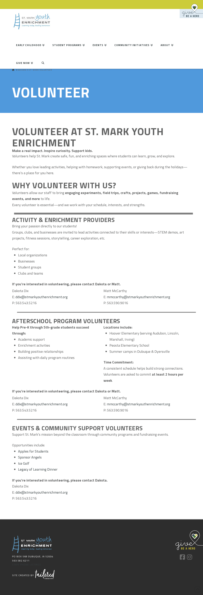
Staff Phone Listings (26, 564)
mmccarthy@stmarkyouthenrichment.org (138, 297)
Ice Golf (23, 463)
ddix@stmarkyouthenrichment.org (41, 297)
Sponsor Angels (30, 457)
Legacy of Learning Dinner (37, 469)
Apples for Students (33, 451)
